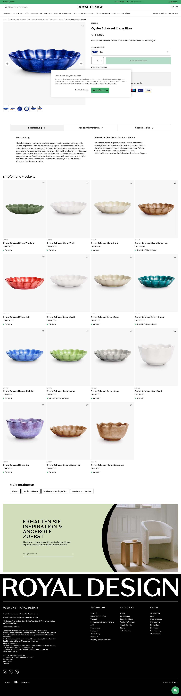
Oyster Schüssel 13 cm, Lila (16, 465)
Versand (93, 619)
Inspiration (94, 637)
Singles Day (154, 625)
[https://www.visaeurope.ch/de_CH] (7, 682)
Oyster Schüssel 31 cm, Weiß (61, 243)
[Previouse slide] (7, 63)
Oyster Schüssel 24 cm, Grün (61, 391)
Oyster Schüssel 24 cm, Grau (105, 391)
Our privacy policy (91, 83)
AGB (92, 625)
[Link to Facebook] (11, 672)
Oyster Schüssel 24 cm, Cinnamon (64, 465)
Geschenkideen (156, 619)
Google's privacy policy (107, 83)
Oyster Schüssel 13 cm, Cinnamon (107, 465)
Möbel (122, 613)
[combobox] (173, 2)
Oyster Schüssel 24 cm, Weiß (61, 317)
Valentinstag (155, 613)
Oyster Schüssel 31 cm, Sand (104, 243)
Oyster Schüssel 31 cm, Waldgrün (19, 243)
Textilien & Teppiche (127, 622)
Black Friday (154, 628)
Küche (122, 628)
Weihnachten (155, 634)
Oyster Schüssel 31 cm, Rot (16, 317)
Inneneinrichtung (126, 619)
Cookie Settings (81, 90)
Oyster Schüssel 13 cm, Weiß (148, 391)
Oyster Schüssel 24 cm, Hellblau (18, 391)
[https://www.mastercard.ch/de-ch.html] (16, 682)
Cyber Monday (155, 631)
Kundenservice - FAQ (98, 616)
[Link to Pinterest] (5, 672)
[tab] (37, 128)
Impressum (94, 631)
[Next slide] (81, 63)
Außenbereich (125, 631)
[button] (173, 2)
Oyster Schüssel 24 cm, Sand (105, 317)
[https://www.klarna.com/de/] (25, 682)
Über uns (93, 613)
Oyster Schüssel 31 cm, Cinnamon (151, 243)
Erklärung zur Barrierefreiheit (100, 640)
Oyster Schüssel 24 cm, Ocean (150, 317)
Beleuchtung (125, 616)
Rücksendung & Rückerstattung (102, 622)
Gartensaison (155, 622)
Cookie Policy (95, 634)
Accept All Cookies (100, 90)
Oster (152, 616)
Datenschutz (95, 628)
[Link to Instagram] (17, 672)
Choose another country (12, 627)
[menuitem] (7, 13)
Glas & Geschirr (126, 625)
